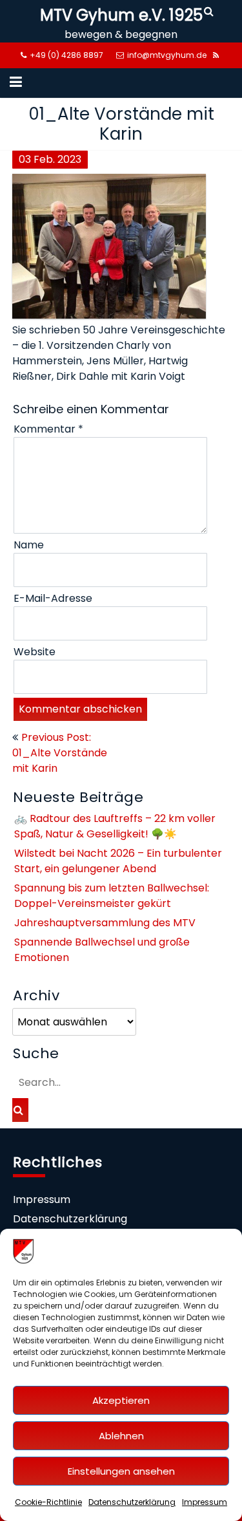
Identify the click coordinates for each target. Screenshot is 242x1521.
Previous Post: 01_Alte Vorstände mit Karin (59, 753)
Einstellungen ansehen (121, 1471)
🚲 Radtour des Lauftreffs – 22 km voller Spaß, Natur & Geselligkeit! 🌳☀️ (115, 826)
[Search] (209, 11)
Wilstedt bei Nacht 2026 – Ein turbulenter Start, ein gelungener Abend (118, 861)
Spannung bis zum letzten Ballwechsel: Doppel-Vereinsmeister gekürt (111, 896)
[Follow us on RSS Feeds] (216, 55)
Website (34, 651)
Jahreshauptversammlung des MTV (105, 922)
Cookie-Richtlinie (48, 1502)
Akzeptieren (121, 1400)
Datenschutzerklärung (132, 1502)
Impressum (204, 1502)
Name (29, 544)
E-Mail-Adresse (53, 598)
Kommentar (48, 429)
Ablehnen (121, 1435)
